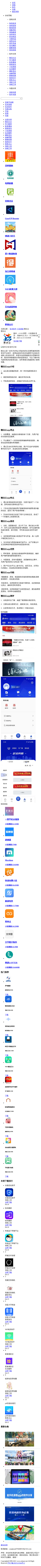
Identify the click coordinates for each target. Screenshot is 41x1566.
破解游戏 (12, 48)
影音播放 (12, 62)
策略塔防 (12, 30)
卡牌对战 (12, 39)
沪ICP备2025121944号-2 (16, 1563)
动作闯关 (12, 34)
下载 (6, 994)
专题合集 (8, 109)
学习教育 (12, 60)
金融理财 (12, 73)
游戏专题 (12, 92)
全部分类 (8, 119)
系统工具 (12, 82)
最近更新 (15, 11)
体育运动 (12, 41)
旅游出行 (12, 78)
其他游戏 (12, 50)
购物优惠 (12, 75)
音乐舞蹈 (12, 45)
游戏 (13, 5)
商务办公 (12, 80)
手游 (6, 111)
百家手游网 (9, 102)
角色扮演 (12, 23)
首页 (13, 3)
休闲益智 (12, 25)
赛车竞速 (12, 43)
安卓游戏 (8, 104)
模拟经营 (12, 28)
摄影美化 (12, 71)
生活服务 (12, 69)
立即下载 (8, 1202)
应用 (6, 113)
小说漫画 (12, 67)
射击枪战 (12, 37)
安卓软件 (8, 107)
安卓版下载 (17, 341)
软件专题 (12, 94)
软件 (13, 7)
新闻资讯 (12, 64)
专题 (13, 9)
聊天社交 (12, 58)
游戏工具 (12, 84)
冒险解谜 (12, 32)
